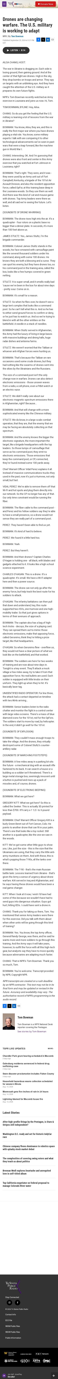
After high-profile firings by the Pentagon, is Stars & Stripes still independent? (28, 1123)
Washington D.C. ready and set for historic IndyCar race (27, 1135)
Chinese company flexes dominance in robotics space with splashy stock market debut (29, 1148)
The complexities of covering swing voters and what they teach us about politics (28, 1160)
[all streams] (54, 1375)
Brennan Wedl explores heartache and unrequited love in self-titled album (27, 1172)
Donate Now (46, 4)
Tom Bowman (17, 36)
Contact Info (10, 1315)
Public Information (13, 1338)
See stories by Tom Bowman (32, 1031)
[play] (4, 1375)
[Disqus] (29, 1238)
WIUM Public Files (12, 1326)
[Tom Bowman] (9, 1021)
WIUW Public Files (12, 1332)
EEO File (8, 1320)
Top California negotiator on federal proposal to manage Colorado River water (26, 1184)
